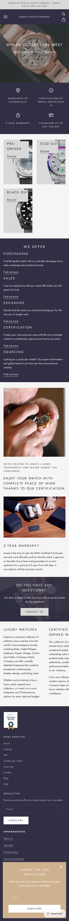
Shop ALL (34, 61)
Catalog (8, 749)
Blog (6, 778)
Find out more (11, 272)
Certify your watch (13, 761)
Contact (8, 772)
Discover (11, 156)
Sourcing (8, 766)
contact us (34, 611)
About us (8, 838)
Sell (5, 755)
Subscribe (34, 908)
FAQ (6, 784)
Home (7, 743)
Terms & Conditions (14, 859)
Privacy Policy (11, 852)
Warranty (8, 845)
